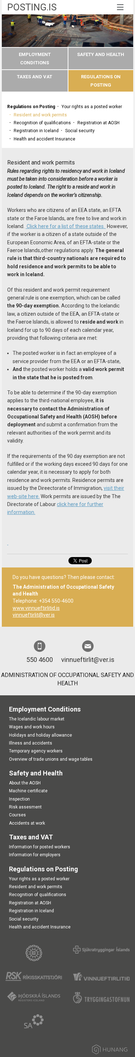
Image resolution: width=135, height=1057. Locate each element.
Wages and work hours (32, 726)
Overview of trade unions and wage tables (51, 759)
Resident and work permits (40, 114)
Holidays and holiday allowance (40, 735)
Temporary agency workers (36, 751)
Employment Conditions (45, 709)
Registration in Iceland (36, 130)
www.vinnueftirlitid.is (36, 608)
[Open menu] (118, 7)
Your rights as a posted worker (92, 106)
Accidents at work (27, 823)
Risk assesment (25, 807)
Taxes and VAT (34, 76)
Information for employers (34, 854)
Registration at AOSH (98, 122)
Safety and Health (100, 54)
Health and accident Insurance (44, 139)
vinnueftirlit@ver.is (34, 615)
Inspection (19, 799)
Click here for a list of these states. (66, 226)
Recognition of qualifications (42, 122)
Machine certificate (28, 790)
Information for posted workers (39, 846)
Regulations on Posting (31, 106)
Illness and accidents (30, 743)
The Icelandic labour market (36, 719)
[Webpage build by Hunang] (110, 1050)
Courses (17, 814)
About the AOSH (25, 782)
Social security (80, 130)
